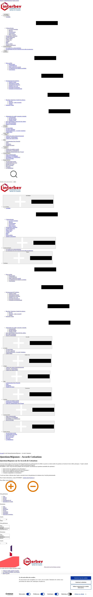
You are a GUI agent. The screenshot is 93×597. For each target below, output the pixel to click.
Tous (4, 496)
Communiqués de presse (11, 162)
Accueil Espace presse (11, 161)
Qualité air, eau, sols (13, 86)
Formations (8, 144)
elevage (4, 499)
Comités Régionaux (10, 37)
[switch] (43, 594)
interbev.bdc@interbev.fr (28, 477)
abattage (5, 497)
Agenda (7, 41)
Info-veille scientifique (11, 122)
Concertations (12, 69)
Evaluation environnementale (15, 88)
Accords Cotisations (10, 129)
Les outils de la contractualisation (13, 48)
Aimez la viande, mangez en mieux (11, 570)
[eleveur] (5, 538)
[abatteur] (5, 535)
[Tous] (4, 525)
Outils (7, 142)
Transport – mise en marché (15, 102)
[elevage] (4, 528)
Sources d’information (11, 124)
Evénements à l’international (12, 150)
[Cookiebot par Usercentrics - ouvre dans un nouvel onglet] (9, 594)
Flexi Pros (8, 166)
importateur (5, 513)
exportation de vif (7, 500)
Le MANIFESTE (13, 65)
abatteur (5, 508)
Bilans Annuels (12, 34)
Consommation (12, 117)
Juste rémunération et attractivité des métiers (16, 121)
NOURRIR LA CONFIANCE (13, 157)
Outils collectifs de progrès (15, 67)
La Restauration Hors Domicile (13, 141)
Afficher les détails (79, 594)
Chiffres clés (9, 40)
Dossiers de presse (10, 164)
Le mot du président (13, 29)
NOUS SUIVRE (10, 158)
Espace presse (15, 0)
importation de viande (8, 501)
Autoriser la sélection (80, 582)
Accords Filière (9, 128)
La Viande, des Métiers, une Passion (11, 572)
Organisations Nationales (11, 36)
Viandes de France (10, 145)
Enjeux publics (9, 43)
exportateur (5, 511)
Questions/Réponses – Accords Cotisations (15, 130)
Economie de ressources (14, 87)
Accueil (2, 453)
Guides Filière (9, 132)
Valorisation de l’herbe (14, 83)
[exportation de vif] (4, 529)
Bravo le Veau (6, 573)
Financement (12, 33)
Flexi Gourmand (9, 165)
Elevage (10, 101)
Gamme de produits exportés (12, 149)
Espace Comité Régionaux (6, 0)
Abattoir (10, 103)
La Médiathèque (9, 168)
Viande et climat (12, 82)
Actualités (8, 17)
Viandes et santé (12, 120)
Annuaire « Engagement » (12, 137)
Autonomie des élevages (14, 84)
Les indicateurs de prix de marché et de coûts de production (19, 49)
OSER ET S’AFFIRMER (12, 156)
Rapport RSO (12, 64)
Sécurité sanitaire (12, 119)
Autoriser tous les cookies (81, 578)
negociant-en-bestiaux (8, 514)
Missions (11, 30)
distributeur (5, 509)
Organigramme (12, 32)
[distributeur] (5, 537)
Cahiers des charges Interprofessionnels (15, 136)
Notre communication (11, 154)
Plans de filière (9, 38)
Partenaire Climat (10, 105)
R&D (7, 42)
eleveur (4, 510)
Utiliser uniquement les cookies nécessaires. (81, 587)
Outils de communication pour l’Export (15, 151)
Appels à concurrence (11, 45)
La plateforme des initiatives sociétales (17, 68)
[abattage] (4, 527)
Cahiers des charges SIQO (12, 138)
